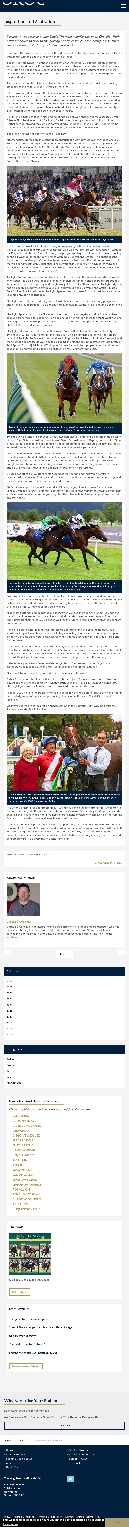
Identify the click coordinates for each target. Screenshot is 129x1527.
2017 (9, 1034)
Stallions (101, 862)
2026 (9, 981)
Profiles (116, 862)
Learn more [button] (10, 1524)
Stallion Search (78, 1450)
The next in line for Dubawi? (27, 1344)
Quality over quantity (22, 1335)
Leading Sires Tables (19, 1459)
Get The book (19, 1292)
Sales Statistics (15, 1454)
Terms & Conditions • (25, 1516)
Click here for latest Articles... (26, 1366)
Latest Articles (78, 1459)
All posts (13, 971)
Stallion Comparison (81, 1454)
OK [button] (117, 1522)
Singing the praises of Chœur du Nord (33, 1352)
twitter (70, 1479)
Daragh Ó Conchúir (26, 854)
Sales (10, 1077)
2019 (9, 1022)
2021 (9, 1010)
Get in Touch (14, 1467)
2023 (9, 999)
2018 (9, 1028)
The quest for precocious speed (29, 1319)
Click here (64, 1425)
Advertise (12, 1463)
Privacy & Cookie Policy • (50, 1516)
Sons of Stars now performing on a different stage (40, 1327)
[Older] (7, 952)
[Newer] (121, 952)
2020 (10, 1016)
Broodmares (14, 1082)
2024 (9, 993)
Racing (11, 1071)
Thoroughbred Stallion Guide (23, 6)
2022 (9, 1005)
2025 (9, 987)
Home (9, 1450)
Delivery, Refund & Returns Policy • (83, 1516)
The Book (16, 1227)
